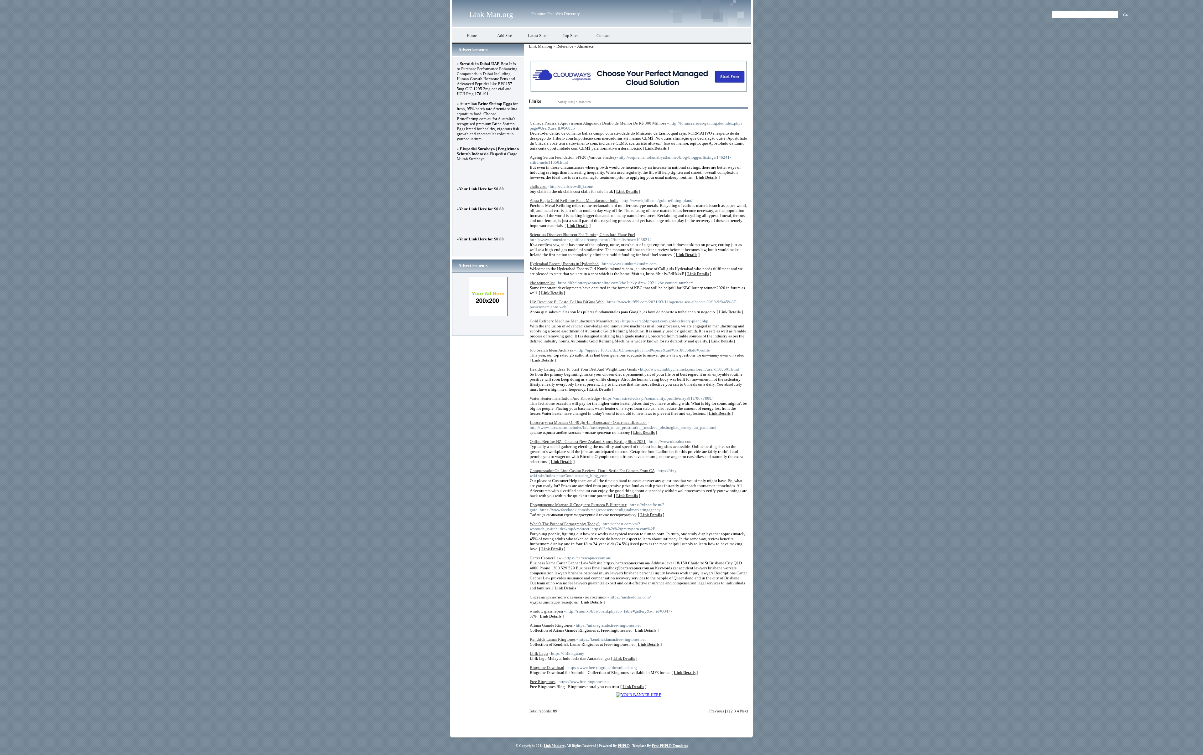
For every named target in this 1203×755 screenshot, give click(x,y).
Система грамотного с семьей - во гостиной (568, 597)
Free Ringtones (542, 681)
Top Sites (570, 35)
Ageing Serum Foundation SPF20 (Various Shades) (573, 157)
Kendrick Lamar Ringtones (552, 639)
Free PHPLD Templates (670, 745)
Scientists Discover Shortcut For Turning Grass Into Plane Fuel (582, 234)
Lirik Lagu (539, 653)
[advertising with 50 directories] (638, 694)
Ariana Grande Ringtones (551, 625)
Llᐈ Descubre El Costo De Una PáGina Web (567, 302)
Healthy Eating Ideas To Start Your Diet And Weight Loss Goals (583, 369)
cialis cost (538, 186)
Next (744, 711)
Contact (603, 35)
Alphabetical (583, 102)
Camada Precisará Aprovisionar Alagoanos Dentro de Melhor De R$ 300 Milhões (598, 123)
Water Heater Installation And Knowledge (565, 398)
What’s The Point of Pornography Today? (565, 523)
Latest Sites (537, 35)
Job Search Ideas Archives (551, 350)
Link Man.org (491, 14)
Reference (564, 46)
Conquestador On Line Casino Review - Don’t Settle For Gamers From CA (592, 470)
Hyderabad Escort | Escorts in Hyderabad (564, 263)
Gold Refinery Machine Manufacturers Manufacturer (574, 321)
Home (472, 35)
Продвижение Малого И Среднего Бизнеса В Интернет (578, 504)
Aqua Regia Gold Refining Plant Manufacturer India (574, 200)
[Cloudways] (638, 91)
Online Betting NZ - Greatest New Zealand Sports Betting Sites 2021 (588, 441)
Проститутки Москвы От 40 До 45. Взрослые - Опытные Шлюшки (588, 422)
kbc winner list (542, 282)
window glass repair (546, 611)
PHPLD (624, 745)
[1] (727, 711)
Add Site (504, 35)
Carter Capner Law (545, 558)
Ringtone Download (547, 667)
